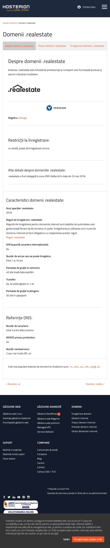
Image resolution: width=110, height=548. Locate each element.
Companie (42, 454)
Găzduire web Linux (12, 413)
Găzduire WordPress (48, 413)
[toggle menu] (104, 7)
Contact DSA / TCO (46, 471)
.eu (81, 367)
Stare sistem (9, 458)
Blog (39, 458)
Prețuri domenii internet (83, 422)
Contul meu (89, 7)
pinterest (23, 497)
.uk (98, 367)
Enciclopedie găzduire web (15, 422)
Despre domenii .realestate (19, 46)
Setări (66, 539)
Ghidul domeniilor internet (84, 431)
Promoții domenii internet (84, 427)
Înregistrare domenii (81, 413)
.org (92, 367)
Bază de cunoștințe (12, 450)
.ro (70, 367)
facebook (4, 497)
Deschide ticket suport (14, 454)
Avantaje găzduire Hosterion (17, 418)
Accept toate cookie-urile (88, 539)
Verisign (22, 118)
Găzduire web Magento (48, 418)
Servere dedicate (45, 431)
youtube (18, 497)
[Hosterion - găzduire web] (16, 8)
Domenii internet (80, 418)
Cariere (40, 463)
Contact (41, 467)
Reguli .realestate (15, 237)
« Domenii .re (13, 384)
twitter (9, 497)
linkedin (14, 497)
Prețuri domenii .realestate (52, 46)
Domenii (13, 22)
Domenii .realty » (95, 384)
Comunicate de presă (47, 450)
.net (86, 367)
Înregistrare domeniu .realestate (87, 46)
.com (76, 367)
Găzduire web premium (48, 423)
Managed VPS (44, 427)
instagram (28, 497)
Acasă (5, 22)
